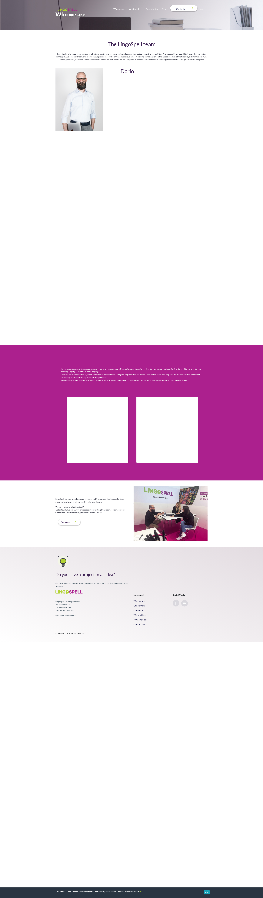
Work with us (140, 611)
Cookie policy (140, 621)
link (140, 891)
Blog (164, 7)
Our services (139, 602)
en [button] (201, 7)
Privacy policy (140, 616)
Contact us (181, 7)
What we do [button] (134, 7)
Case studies (152, 7)
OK (206, 892)
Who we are (119, 7)
